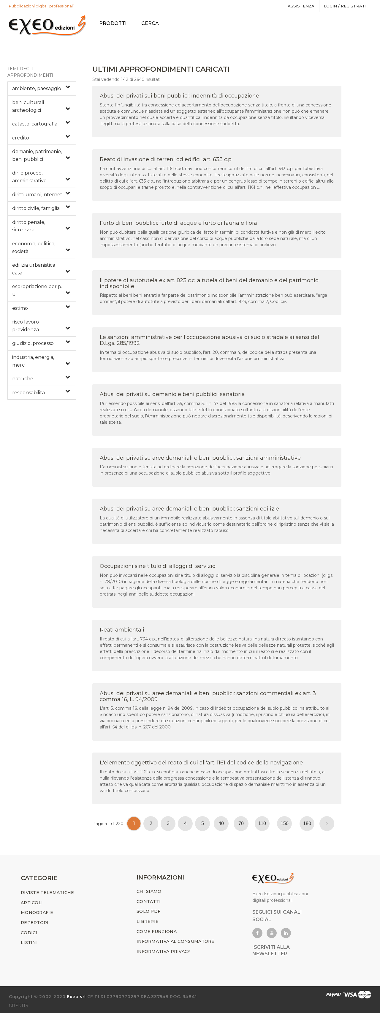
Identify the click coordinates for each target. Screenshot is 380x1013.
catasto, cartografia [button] (34, 124)
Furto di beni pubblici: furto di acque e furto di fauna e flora (178, 223)
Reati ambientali (122, 629)
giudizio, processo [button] (33, 343)
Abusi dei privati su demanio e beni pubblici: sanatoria (172, 394)
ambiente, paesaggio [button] (36, 88)
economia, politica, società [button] (33, 247)
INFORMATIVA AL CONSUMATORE (176, 941)
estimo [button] (20, 308)
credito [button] (20, 138)
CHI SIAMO (149, 891)
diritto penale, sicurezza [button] (28, 226)
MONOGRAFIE (37, 912)
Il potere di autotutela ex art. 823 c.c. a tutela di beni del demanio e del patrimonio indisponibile (209, 283)
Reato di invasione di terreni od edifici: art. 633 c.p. (166, 159)
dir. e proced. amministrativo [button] (29, 176)
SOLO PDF (148, 911)
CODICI (29, 932)
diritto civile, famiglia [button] (36, 208)
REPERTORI (35, 922)
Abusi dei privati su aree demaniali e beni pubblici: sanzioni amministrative (200, 458)
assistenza (301, 6)
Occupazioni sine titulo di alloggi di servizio (158, 566)
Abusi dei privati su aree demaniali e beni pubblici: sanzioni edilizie (189, 508)
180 (307, 823)
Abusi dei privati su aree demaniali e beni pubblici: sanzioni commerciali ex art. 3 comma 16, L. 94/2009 (208, 696)
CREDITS (18, 1005)
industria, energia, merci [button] (33, 361)
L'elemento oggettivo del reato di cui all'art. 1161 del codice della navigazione (201, 762)
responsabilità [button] (28, 392)
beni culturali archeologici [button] (28, 106)
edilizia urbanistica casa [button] (33, 269)
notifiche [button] (22, 378)
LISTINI (29, 942)
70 (241, 823)
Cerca (150, 23)
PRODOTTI (112, 23)
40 (221, 823)
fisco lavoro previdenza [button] (25, 325)
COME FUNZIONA (157, 931)
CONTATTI (149, 901)
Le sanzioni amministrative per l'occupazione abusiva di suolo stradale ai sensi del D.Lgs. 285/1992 (209, 340)
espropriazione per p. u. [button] (37, 290)
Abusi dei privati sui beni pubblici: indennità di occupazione (179, 95)
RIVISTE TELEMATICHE (47, 892)
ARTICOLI (32, 902)
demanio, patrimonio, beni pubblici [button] (37, 155)
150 (285, 823)
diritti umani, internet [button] (37, 194)
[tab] (42, 88)
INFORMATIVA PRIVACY (164, 951)
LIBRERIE (148, 921)
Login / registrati (345, 6)
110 (262, 823)
